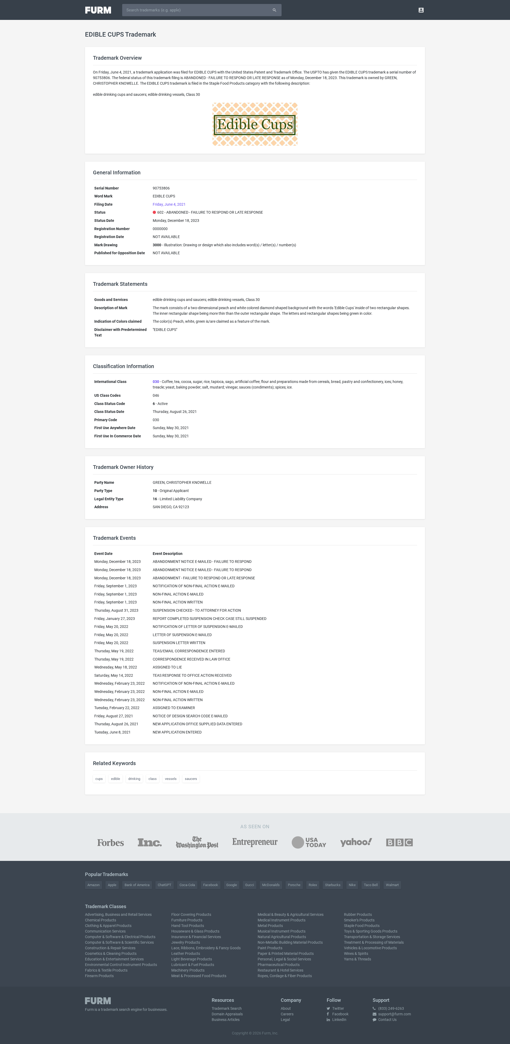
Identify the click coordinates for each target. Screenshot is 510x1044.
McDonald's (271, 885)
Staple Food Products (362, 926)
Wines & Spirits (356, 953)
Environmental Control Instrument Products (121, 965)
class (152, 779)
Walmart (392, 885)
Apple (112, 885)
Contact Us (387, 1019)
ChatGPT (164, 885)
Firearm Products (99, 976)
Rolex (313, 885)
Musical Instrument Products (281, 931)
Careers (287, 1014)
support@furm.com (394, 1014)
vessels (171, 779)
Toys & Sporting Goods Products (370, 931)
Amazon (93, 885)
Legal (285, 1019)
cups (99, 779)
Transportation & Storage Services (372, 937)
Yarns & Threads (357, 959)
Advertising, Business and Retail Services (118, 914)
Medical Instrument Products (281, 920)
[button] (421, 10)
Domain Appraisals (227, 1014)
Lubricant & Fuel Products (192, 965)
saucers (191, 779)
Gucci (249, 885)
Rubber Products (358, 914)
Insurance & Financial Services (196, 937)
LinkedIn (339, 1019)
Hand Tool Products (187, 926)
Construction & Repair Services (110, 948)
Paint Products (270, 948)
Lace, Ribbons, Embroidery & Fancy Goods (206, 948)
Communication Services (105, 931)
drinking (134, 779)
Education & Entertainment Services (114, 959)
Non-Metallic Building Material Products (290, 942)
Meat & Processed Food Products (198, 976)
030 (156, 381)
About (286, 1008)
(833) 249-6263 (390, 1008)
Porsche (294, 885)
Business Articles (226, 1019)
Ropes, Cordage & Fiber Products (285, 976)
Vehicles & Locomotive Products (370, 948)
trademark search (115, 1009)
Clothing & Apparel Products (108, 926)
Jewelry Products (185, 942)
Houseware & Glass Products (195, 931)
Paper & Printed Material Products (286, 953)
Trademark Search (227, 1008)
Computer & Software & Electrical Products (120, 937)
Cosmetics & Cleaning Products (111, 953)
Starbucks (333, 885)
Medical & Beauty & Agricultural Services (291, 914)
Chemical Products (100, 920)
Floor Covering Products (191, 914)
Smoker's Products (359, 920)
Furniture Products (186, 920)
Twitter (338, 1008)
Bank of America (137, 885)
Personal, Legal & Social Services (284, 959)
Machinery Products (188, 970)
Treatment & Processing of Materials (374, 942)
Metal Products (270, 926)
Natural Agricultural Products (282, 937)
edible (115, 779)
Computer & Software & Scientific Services (119, 942)
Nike (352, 885)
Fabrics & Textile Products (106, 970)
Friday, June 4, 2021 (169, 204)
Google (231, 885)
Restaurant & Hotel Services (280, 970)
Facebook (210, 885)
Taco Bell (371, 885)
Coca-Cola (187, 885)
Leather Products (185, 953)
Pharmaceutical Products (279, 965)
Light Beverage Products (191, 959)
